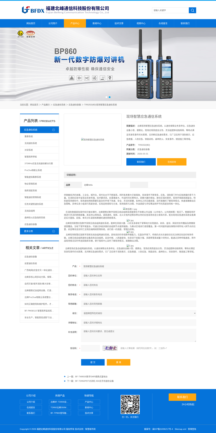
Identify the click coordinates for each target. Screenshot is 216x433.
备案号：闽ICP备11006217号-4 (158, 429)
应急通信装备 (75, 104)
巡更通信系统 (31, 263)
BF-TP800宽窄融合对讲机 (61, 413)
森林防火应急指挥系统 (35, 217)
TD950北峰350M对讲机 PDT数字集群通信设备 (61, 407)
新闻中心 (97, 23)
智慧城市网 (90, 429)
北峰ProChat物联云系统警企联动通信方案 (42, 297)
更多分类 (28, 231)
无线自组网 (30, 211)
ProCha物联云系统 (33, 170)
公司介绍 (31, 402)
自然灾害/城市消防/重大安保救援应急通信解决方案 (42, 283)
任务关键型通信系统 (34, 204)
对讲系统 (29, 150)
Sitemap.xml (180, 429)
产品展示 (46, 104)
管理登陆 (192, 429)
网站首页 (30, 23)
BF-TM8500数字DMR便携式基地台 (91, 376)
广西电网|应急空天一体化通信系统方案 (42, 270)
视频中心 (141, 23)
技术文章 (119, 23)
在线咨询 (172, 162)
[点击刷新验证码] (110, 348)
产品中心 (75, 23)
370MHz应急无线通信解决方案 (39, 163)
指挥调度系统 (31, 190)
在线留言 (163, 23)
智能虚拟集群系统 (33, 177)
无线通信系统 (31, 143)
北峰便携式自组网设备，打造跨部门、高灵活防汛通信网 (42, 290)
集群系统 (29, 136)
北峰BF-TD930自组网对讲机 (61, 402)
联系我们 (185, 23)
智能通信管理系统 (33, 197)
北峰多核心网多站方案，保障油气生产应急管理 (42, 277)
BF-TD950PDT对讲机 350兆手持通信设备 (94, 381)
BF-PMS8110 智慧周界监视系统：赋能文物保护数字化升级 (42, 311)
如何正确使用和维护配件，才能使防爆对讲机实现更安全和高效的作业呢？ (42, 304)
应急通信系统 (59, 104)
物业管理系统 (31, 184)
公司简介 (52, 23)
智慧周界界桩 (31, 157)
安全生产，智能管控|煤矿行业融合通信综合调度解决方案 (42, 317)
